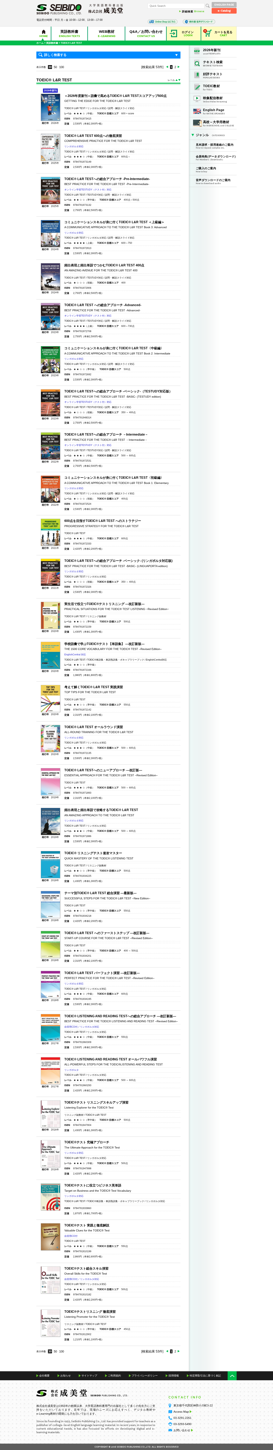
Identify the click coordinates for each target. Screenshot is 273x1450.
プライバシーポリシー (145, 1375)
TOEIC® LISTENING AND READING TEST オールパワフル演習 (110, 1059)
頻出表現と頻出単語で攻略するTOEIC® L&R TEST (101, 810)
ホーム (40, 43)
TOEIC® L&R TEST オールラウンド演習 (93, 727)
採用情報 (173, 1375)
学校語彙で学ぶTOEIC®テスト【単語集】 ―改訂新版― (104, 644)
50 (55, 67)
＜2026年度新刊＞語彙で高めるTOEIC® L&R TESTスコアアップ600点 (115, 96)
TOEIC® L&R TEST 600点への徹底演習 (93, 135)
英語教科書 (52, 43)
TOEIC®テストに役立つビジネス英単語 (92, 1185)
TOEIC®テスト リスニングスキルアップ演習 (96, 1102)
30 (50, 67)
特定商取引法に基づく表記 (205, 1375)
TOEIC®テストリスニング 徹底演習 (90, 1311)
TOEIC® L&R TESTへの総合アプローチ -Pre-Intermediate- (107, 179)
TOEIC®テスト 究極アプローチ (86, 1142)
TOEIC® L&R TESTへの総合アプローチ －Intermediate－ (106, 434)
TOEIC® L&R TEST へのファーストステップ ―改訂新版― (106, 933)
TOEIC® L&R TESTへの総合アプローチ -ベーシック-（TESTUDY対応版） (118, 391)
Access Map (181, 1411)
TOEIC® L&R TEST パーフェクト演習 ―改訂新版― (102, 973)
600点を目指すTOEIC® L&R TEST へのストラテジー (102, 520)
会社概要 (44, 1375)
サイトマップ (89, 1375)
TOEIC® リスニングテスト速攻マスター (93, 853)
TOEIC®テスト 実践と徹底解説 (86, 1225)
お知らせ (65, 1375)
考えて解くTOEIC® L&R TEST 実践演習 (93, 687)
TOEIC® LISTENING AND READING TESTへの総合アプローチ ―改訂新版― (120, 1016)
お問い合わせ (181, 1430)
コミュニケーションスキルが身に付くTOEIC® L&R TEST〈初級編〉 (114, 477)
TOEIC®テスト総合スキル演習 (86, 1268)
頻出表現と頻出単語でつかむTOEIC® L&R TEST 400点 (104, 265)
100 (61, 67)
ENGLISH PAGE (224, 4)
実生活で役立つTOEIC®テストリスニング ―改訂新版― (104, 604)
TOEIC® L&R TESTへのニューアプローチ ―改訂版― (103, 770)
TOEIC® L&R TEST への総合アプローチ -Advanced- (102, 305)
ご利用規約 (114, 1375)
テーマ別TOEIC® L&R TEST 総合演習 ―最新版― (100, 893)
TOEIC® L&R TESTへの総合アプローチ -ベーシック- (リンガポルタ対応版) (118, 560)
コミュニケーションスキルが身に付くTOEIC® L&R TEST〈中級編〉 (114, 348)
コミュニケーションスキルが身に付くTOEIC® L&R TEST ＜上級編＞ (114, 222)
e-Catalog (224, 10)
